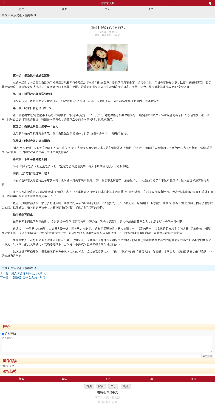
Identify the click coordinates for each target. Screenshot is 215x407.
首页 (21, 9)
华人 (107, 9)
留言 (101, 386)
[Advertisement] (94, 302)
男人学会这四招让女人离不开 (29, 273)
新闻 (64, 9)
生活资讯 (16, 15)
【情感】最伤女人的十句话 (28, 277)
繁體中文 (112, 392)
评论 (118, 35)
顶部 (126, 386)
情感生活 (31, 15)
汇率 (150, 379)
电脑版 (101, 392)
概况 (193, 379)
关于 (113, 386)
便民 (150, 9)
